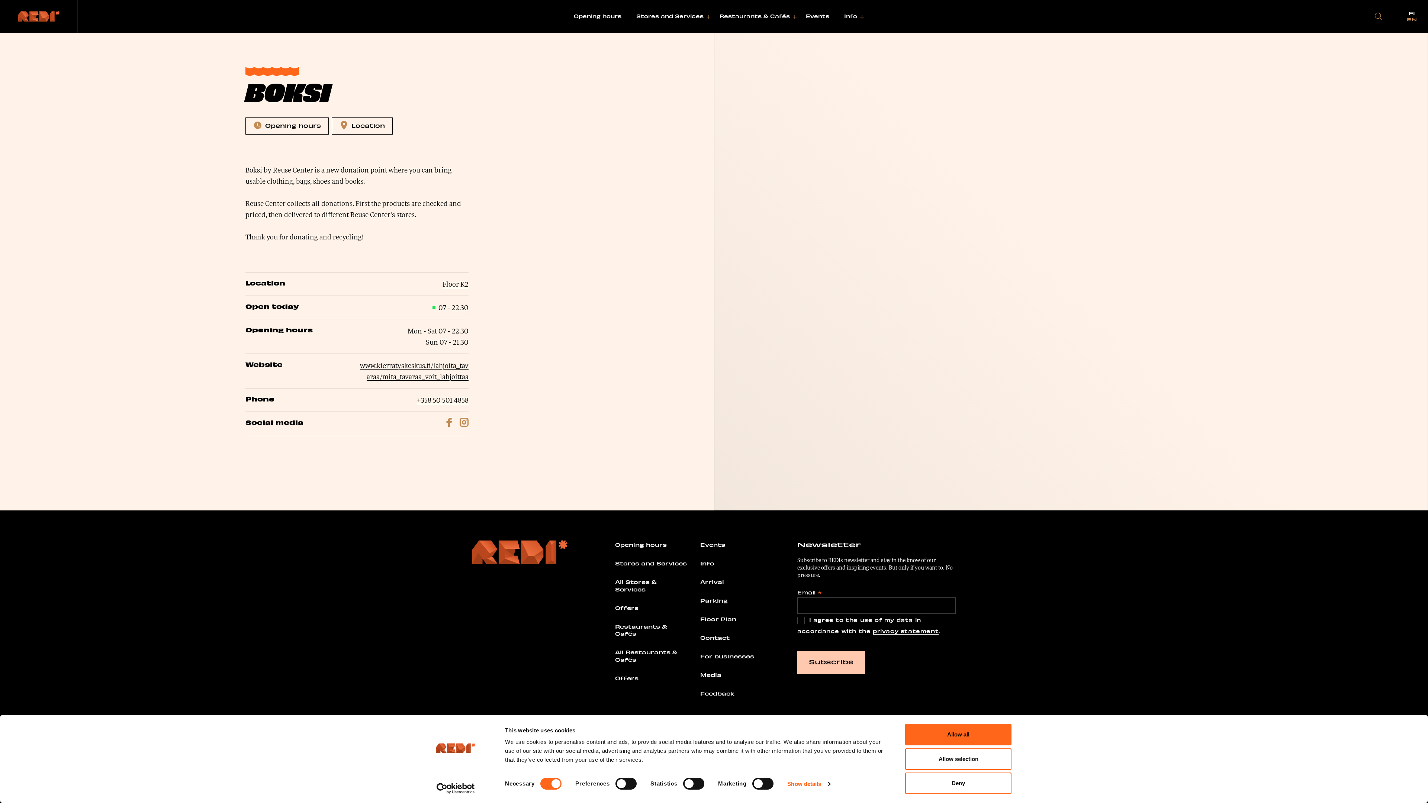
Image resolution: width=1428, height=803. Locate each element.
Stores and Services (670, 16)
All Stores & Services (636, 585)
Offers (627, 607)
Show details (804, 784)
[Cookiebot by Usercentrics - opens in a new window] (455, 788)
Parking (714, 600)
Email (809, 592)
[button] (1378, 16)
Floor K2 (456, 284)
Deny (958, 783)
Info (850, 16)
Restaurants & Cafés (755, 16)
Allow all (958, 734)
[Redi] (39, 16)
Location (368, 125)
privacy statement (906, 631)
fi (1412, 13)
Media (710, 674)
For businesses (727, 656)
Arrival (712, 581)
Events (817, 16)
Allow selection (958, 759)
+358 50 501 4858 (443, 400)
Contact (715, 637)
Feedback (717, 693)
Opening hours (597, 16)
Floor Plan (718, 619)
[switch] (626, 784)
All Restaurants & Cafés (646, 656)
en (1412, 19)
